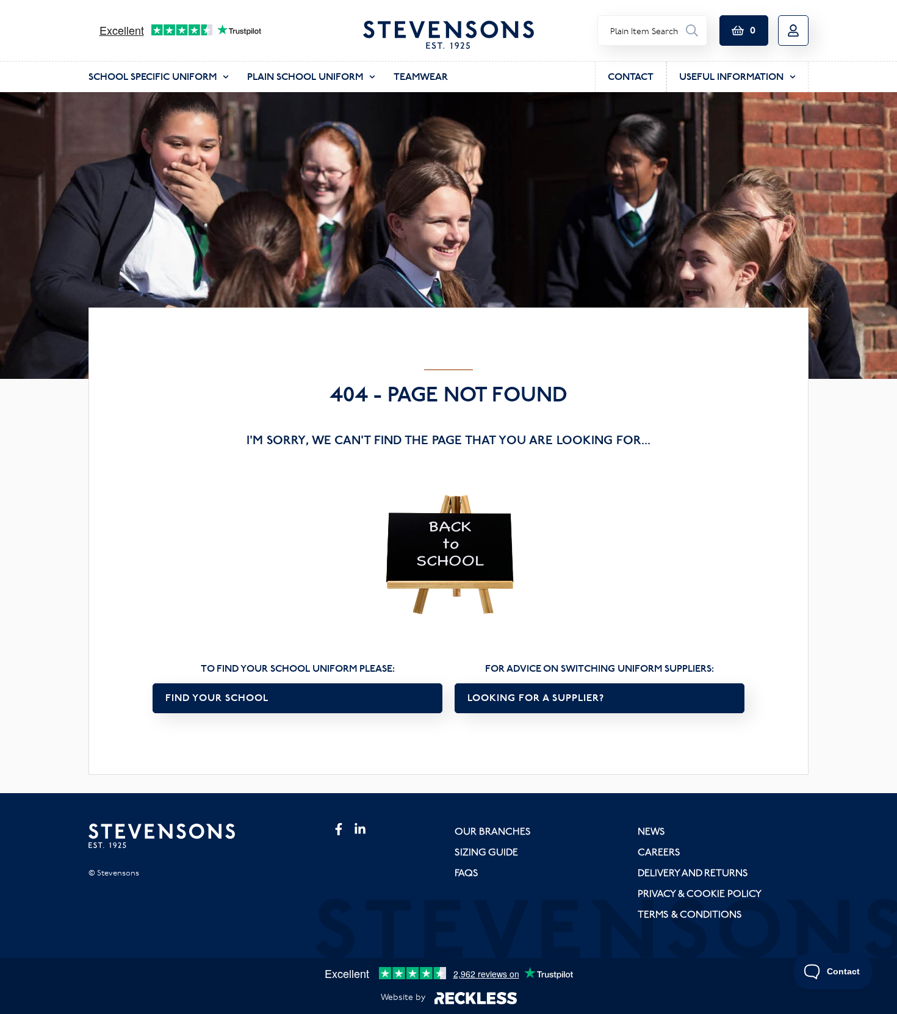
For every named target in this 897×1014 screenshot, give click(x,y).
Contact (631, 77)
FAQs (466, 872)
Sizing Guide (486, 851)
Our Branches (493, 831)
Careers (659, 851)
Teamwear (421, 77)
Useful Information (731, 77)
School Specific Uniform (152, 77)
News (651, 831)
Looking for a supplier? (535, 698)
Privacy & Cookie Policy (700, 893)
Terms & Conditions (690, 914)
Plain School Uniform (305, 77)
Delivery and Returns (693, 872)
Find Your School (216, 698)
